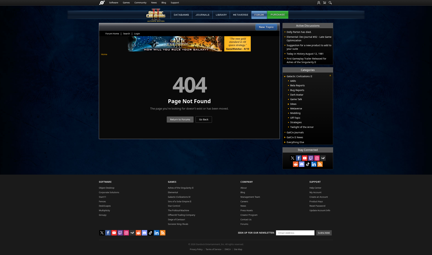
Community (140, 2)
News (154, 2)
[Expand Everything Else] (285, 142)
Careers (244, 201)
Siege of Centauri (176, 219)
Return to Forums (180, 119)
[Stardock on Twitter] (293, 158)
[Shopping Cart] (324, 3)
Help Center (315, 187)
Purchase (278, 14)
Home (104, 54)
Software (113, 2)
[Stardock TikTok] (308, 164)
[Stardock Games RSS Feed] (320, 164)
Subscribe (324, 232)
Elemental (173, 192)
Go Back (203, 119)
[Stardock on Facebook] (299, 158)
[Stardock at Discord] (302, 164)
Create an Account (318, 196)
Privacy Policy (196, 249)
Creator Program (249, 214)
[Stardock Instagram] (317, 158)
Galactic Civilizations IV (179, 196)
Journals (202, 14)
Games (126, 2)
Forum (259, 14)
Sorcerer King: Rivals (178, 224)
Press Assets (246, 210)
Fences (102, 201)
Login (137, 33)
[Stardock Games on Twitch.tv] (311, 158)
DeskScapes (105, 205)
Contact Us (245, 219)
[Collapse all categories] (330, 75)
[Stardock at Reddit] (296, 164)
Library (221, 14)
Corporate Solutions (109, 192)
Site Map (238, 249)
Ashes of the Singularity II (180, 187)
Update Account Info (319, 210)
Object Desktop (106, 187)
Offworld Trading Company (181, 214)
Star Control (174, 205)
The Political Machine (178, 210)
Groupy (102, 214)
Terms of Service (213, 249)
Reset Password (317, 205)
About (243, 187)
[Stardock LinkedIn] (314, 164)
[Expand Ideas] (288, 104)
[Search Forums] (330, 3)
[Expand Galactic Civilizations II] (285, 76)
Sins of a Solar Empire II (179, 201)
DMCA (228, 249)
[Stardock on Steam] (323, 158)
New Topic (266, 27)
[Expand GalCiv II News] (285, 137)
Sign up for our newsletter (256, 232)
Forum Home (112, 33)
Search (126, 33)
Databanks (181, 14)
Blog (163, 2)
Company (246, 181)
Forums (244, 224)
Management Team (250, 196)
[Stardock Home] (102, 3)
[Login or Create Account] (318, 3)
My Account (315, 192)
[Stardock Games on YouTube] (305, 158)
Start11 (102, 196)
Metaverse (240, 14)
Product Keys (316, 201)
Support (175, 2)
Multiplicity (104, 210)
